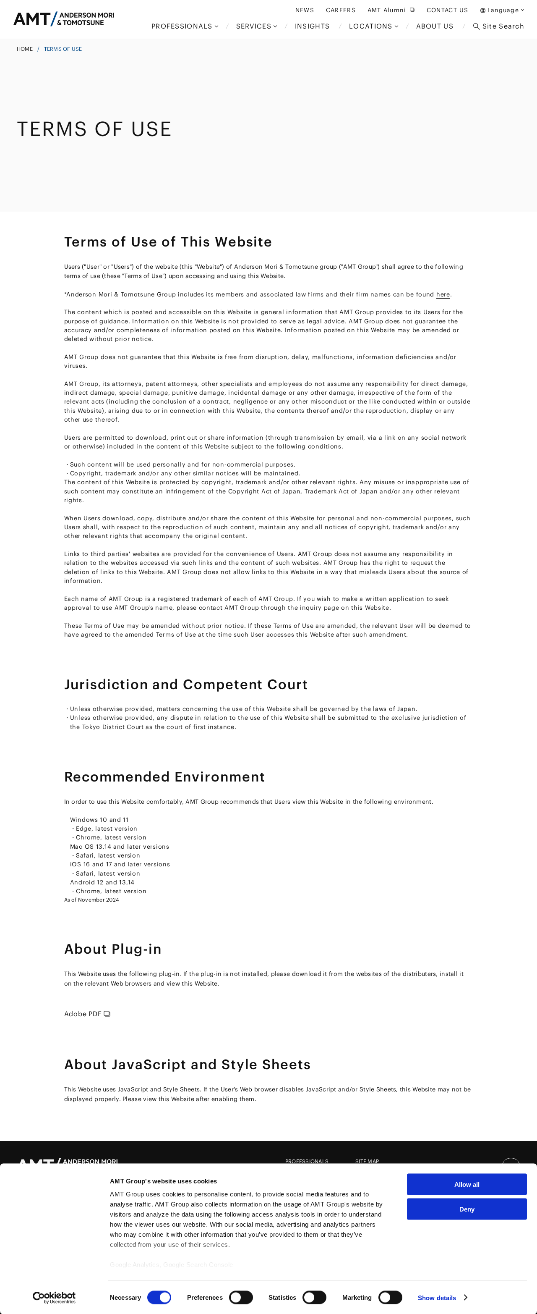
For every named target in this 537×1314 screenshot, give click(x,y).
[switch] (241, 1297)
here (443, 294)
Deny (466, 1208)
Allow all (467, 1184)
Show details (437, 1297)
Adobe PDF (83, 1014)
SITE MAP (367, 1161)
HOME (25, 49)
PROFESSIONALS (306, 1161)
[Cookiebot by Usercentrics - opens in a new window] (54, 1297)
